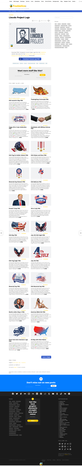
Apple (11, 403)
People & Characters (63, 427)
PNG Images (16, 1)
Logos (60, 418)
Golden (57, 35)
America (21, 63)
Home (10, 1)
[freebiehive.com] (41, 463)
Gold (16, 416)
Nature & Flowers (62, 423)
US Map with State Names (38, 339)
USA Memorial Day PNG (37, 286)
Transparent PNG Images (60, 47)
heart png (57, 37)
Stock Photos (48, 1)
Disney (64, 30)
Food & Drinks (62, 413)
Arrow (70, 25)
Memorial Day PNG (14, 286)
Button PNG (63, 27)
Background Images (16, 55)
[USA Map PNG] (19, 226)
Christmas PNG (12, 409)
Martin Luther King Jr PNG (16, 312)
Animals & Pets (62, 401)
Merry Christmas (58, 40)
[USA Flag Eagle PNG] (19, 252)
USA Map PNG (13, 235)
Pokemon (63, 44)
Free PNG (11, 416)
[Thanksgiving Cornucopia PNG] (41, 91)
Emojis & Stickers (62, 410)
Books (73, 1)
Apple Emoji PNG (64, 25)
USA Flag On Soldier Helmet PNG (18, 155)
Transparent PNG (66, 45)
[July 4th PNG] (41, 252)
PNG (68, 40)
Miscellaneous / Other (63, 420)
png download (58, 42)
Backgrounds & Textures (64, 404)
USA (46, 63)
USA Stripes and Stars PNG (38, 155)
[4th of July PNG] (41, 200)
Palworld (64, 40)
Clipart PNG (19, 409)
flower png (61, 32)
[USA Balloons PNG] (41, 173)
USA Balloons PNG (36, 182)
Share (10, 24)
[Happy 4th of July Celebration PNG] (19, 118)
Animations (37, 1)
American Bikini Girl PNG (38, 312)
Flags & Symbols (62, 411)
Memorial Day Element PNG (17, 182)
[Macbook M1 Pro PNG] (1, 233)
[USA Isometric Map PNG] (19, 91)
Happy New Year (66, 35)
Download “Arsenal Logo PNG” (31, 59)
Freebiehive (43, 52)
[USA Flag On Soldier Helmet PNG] (19, 146)
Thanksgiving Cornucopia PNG (39, 99)
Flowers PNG (17, 414)
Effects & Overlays (62, 409)
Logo (37, 63)
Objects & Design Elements (14, 98)
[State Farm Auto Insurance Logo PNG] (19, 331)
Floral (57, 32)
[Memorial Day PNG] (19, 278)
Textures (61, 432)
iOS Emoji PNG (68, 37)
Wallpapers (61, 437)
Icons (32, 1)
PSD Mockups (25, 55)
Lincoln (25, 63)
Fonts (42, 1)
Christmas (16, 408)
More (27, 109)
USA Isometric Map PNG (16, 100)
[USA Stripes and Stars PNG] (41, 146)
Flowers (66, 32)
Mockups (22, 1)
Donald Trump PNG (14, 208)
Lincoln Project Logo (31, 63)
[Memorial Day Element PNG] (19, 173)
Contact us (67, 454)
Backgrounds (56, 1)
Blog (62, 1)
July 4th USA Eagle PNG (38, 235)
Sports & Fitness (62, 429)
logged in (15, 367)
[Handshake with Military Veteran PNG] (41, 118)
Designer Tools (67, 1)
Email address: (26, 74)
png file (63, 42)
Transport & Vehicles (63, 433)
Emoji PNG (68, 30)
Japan (63, 39)
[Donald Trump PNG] (19, 200)
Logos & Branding (62, 419)
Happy (61, 35)
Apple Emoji (58, 25)
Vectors (27, 1)
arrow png (57, 27)
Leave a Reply (46, 357)
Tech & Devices (62, 431)
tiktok (71, 44)
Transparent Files (58, 45)
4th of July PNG (35, 208)
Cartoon (68, 27)
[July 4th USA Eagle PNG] (41, 226)
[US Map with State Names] (41, 331)
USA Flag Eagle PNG (15, 260)
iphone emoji (58, 39)
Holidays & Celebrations (63, 414)
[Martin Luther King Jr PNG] (19, 303)
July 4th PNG (35, 260)
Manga (67, 39)
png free (68, 42)
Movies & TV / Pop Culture (64, 422)
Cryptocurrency (58, 30)
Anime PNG (18, 401)
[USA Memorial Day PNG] (41, 278)
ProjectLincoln (41, 63)
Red (67, 44)
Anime (14, 401)
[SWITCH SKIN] (79, 1)
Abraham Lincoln (16, 63)
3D (10, 401)
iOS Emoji (62, 37)
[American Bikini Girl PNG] (41, 303)
